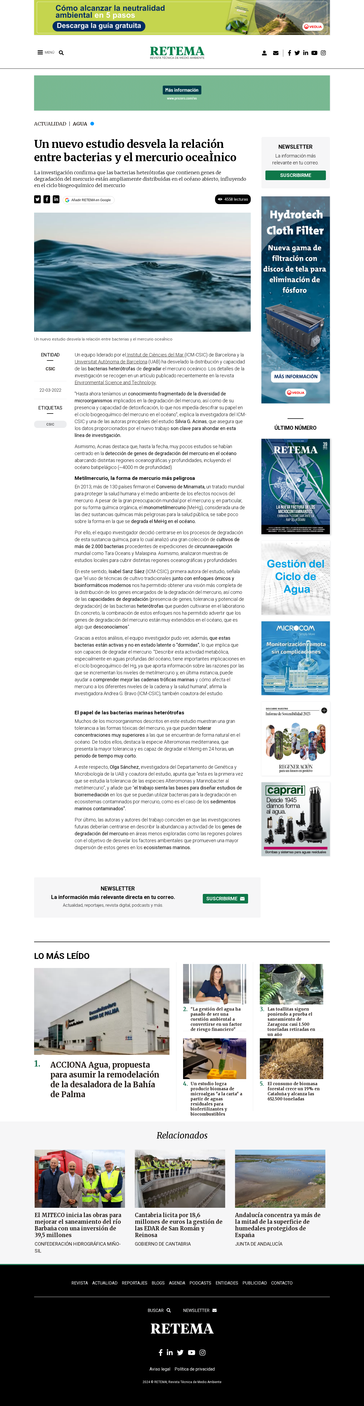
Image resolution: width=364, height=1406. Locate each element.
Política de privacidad (195, 1369)
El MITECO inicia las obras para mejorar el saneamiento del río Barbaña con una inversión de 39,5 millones (78, 1225)
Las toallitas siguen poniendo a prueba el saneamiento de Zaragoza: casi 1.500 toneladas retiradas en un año (291, 1022)
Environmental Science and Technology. (115, 382)
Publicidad (254, 1283)
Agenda (177, 1283)
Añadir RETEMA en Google (91, 200)
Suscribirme (295, 175)
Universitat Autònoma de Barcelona (111, 361)
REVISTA (79, 1283)
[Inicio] (179, 53)
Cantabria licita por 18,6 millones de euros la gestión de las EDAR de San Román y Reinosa (179, 1225)
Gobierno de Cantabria (163, 1244)
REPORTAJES (134, 1283)
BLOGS (158, 1283)
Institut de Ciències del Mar (155, 355)
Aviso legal (159, 1369)
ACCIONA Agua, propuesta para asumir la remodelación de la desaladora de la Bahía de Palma (104, 1079)
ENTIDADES (227, 1283)
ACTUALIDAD (105, 1283)
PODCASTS (200, 1283)
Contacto (282, 1283)
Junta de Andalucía (258, 1244)
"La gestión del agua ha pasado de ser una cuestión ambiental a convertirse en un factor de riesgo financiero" (216, 1019)
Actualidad (50, 124)
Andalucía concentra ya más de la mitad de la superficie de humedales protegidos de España (278, 1225)
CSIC (50, 368)
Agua (80, 124)
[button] (37, 199)
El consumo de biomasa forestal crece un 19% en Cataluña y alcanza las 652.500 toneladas (294, 1091)
